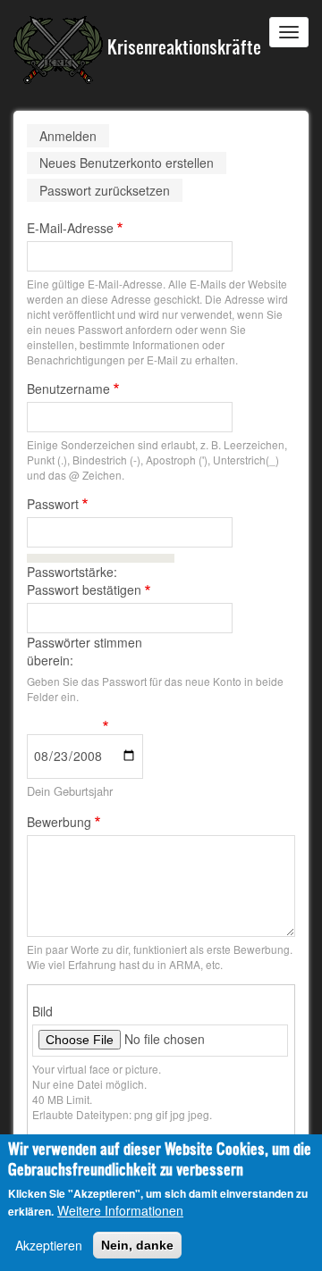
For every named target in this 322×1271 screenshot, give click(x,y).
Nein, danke (137, 1245)
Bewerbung (59, 822)
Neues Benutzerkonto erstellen (132, 164)
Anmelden (68, 136)
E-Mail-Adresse (70, 228)
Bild (42, 1011)
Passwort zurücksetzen (104, 190)
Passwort (53, 504)
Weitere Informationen (120, 1210)
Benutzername (68, 388)
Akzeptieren (48, 1245)
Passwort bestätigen (84, 589)
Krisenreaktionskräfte (182, 46)
